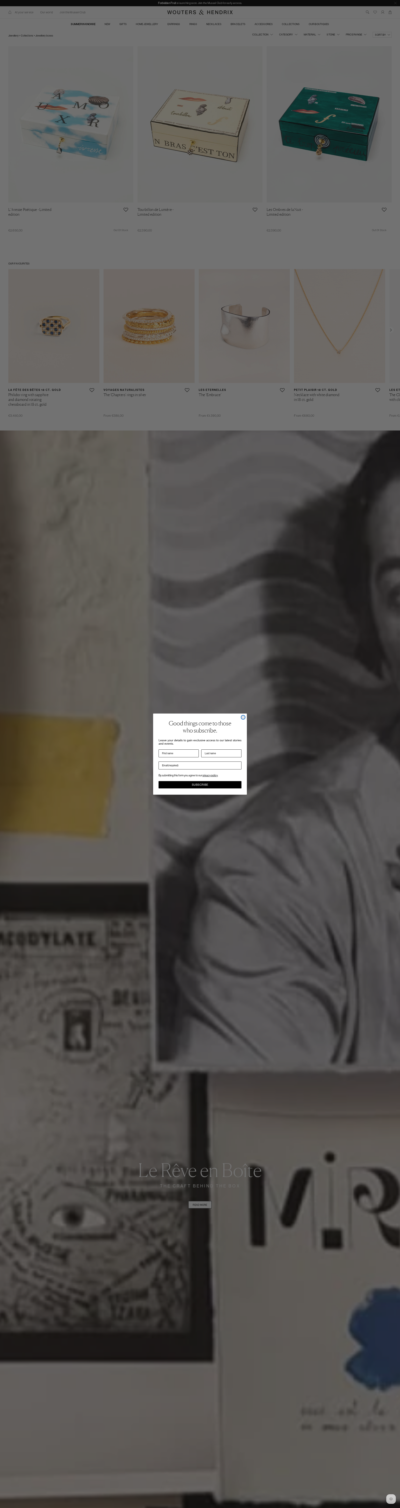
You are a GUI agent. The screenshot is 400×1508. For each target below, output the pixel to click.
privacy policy (210, 775)
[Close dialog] (243, 717)
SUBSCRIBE (200, 784)
